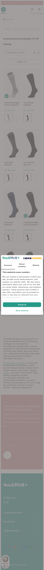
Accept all (22, 305)
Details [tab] (36, 265)
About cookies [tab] (22, 265)
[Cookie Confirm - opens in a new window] (32, 258)
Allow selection (22, 311)
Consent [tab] (8, 265)
